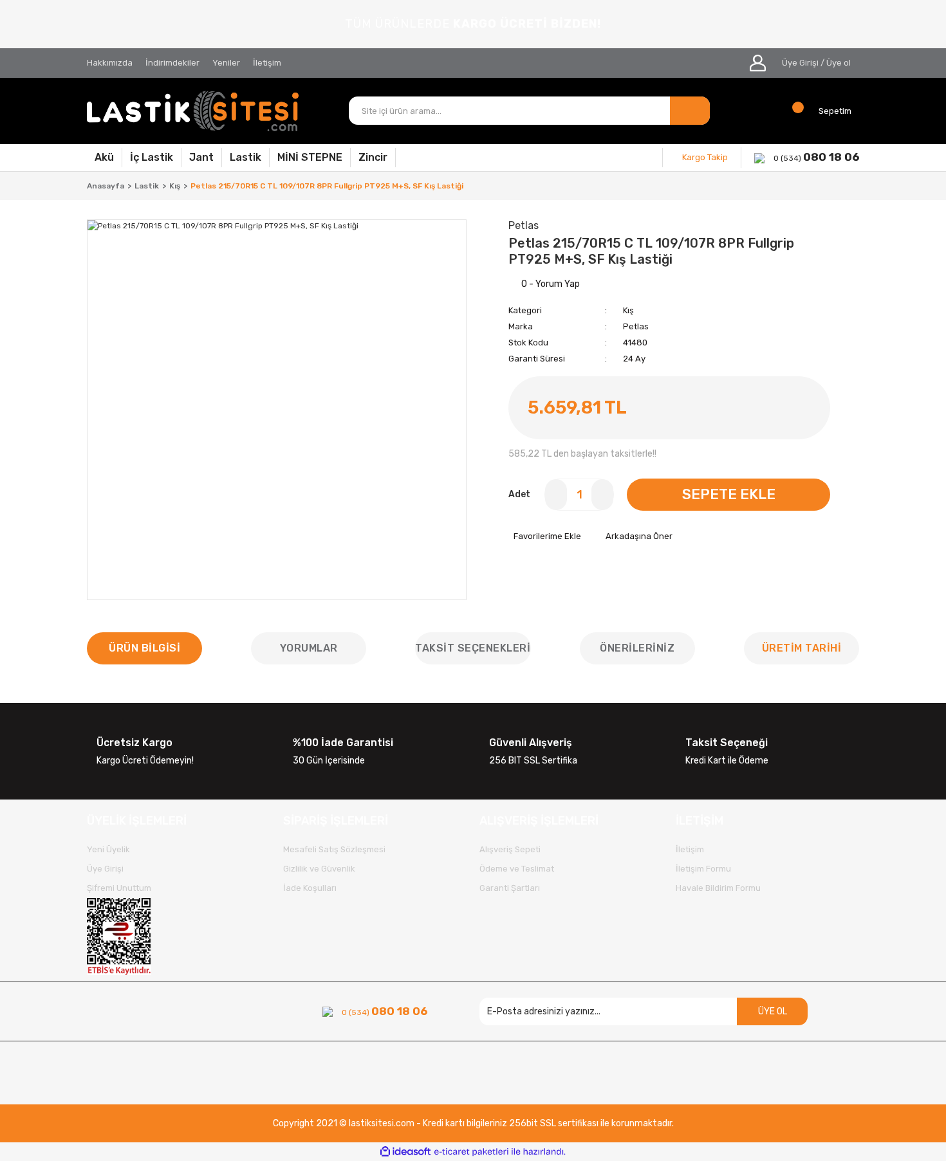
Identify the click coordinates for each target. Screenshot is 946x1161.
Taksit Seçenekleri (472, 648)
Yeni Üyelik (108, 849)
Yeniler (226, 63)
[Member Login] (758, 63)
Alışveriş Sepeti (510, 849)
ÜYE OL (772, 1011)
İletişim (267, 63)
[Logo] (193, 111)
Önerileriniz (637, 648)
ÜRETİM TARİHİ (802, 648)
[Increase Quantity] (602, 494)
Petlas (636, 326)
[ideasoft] (405, 1152)
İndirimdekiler (172, 63)
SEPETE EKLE (728, 494)
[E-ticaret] (471, 1152)
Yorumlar (309, 648)
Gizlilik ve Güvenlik (319, 868)
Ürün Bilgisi (144, 648)
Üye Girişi (800, 63)
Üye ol (838, 63)
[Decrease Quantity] (556, 494)
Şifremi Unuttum (119, 888)
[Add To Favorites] (544, 536)
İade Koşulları (310, 888)
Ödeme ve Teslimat (516, 868)
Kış (628, 310)
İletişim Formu (703, 868)
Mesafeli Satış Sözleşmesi (334, 849)
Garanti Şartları (509, 888)
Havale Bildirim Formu (718, 888)
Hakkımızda (110, 63)
